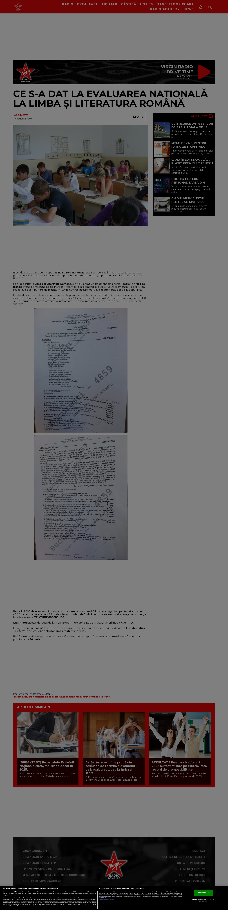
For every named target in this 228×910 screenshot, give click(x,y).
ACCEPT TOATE (204, 893)
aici (26, 902)
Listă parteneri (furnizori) (106, 899)
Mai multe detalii (14, 895)
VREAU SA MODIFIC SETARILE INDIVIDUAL (203, 900)
